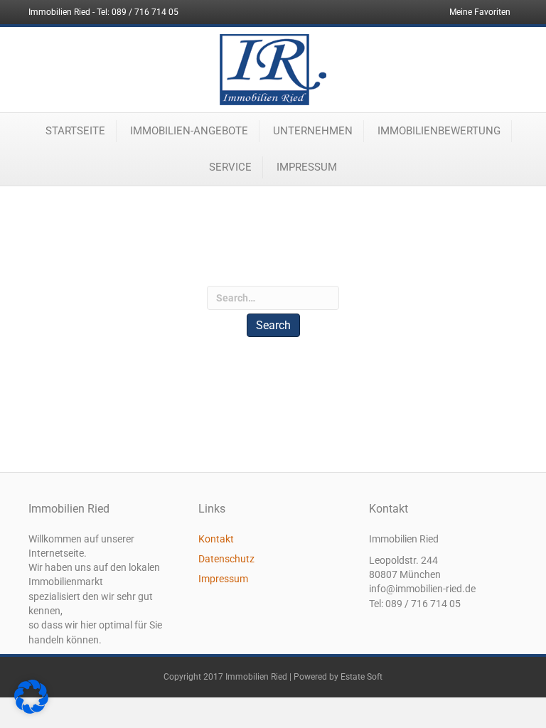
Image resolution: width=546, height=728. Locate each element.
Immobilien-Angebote (189, 130)
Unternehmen (313, 130)
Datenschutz (226, 558)
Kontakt (216, 539)
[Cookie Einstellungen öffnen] (31, 710)
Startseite (75, 130)
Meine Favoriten (479, 12)
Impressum (307, 167)
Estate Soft (361, 677)
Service (230, 167)
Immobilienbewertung (439, 130)
